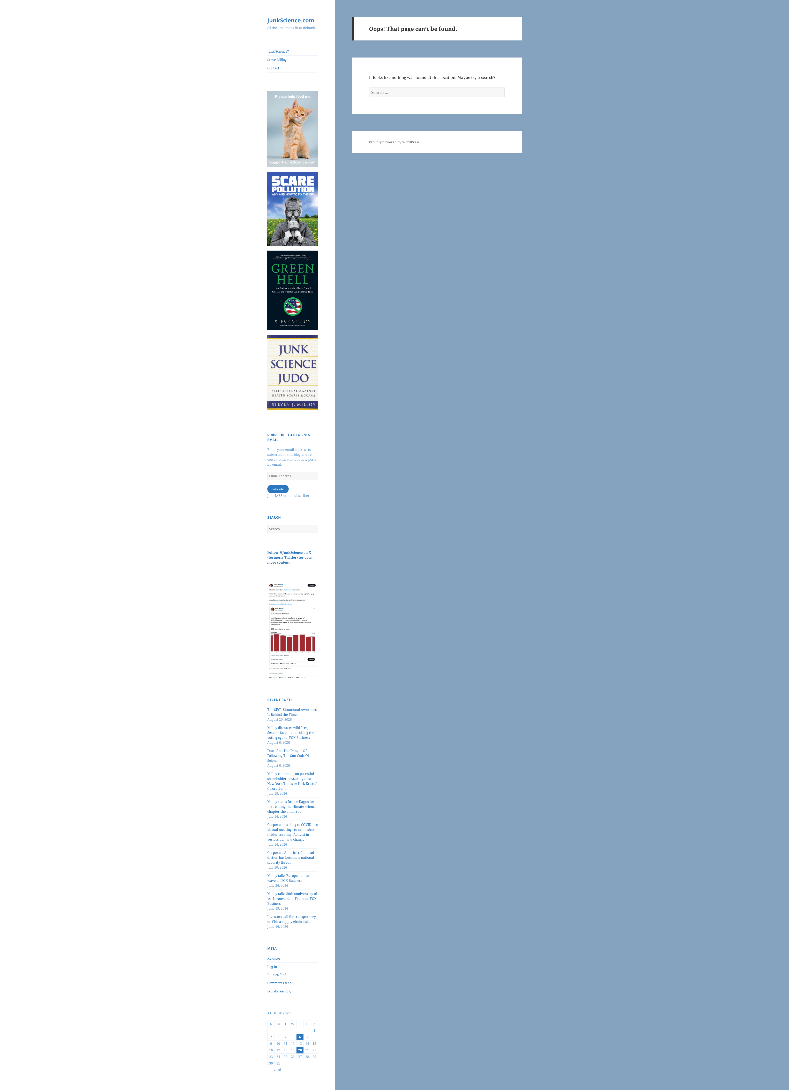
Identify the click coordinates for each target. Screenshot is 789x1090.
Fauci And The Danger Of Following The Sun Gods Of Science (288, 755)
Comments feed (279, 983)
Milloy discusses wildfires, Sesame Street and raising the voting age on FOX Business (290, 732)
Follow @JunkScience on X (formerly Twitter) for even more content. (290, 557)
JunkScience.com (290, 20)
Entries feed (276, 975)
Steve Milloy (277, 60)
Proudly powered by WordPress (394, 142)
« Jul (277, 1070)
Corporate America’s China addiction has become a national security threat (291, 857)
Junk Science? (278, 51)
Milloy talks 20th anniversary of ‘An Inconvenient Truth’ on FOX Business (292, 898)
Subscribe (278, 489)
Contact (273, 68)
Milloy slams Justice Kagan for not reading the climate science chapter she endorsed (291, 806)
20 (300, 1050)
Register (273, 958)
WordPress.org (279, 991)
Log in (272, 966)
